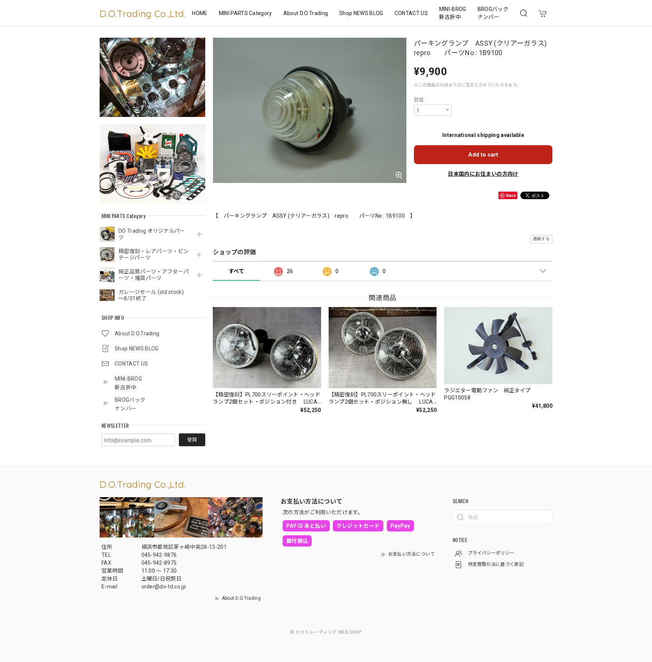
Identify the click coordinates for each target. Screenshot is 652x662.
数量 (419, 100)
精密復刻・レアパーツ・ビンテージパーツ (153, 254)
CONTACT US (411, 13)
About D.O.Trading (305, 13)
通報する (541, 239)
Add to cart (483, 154)
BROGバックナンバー (493, 13)
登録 (192, 439)
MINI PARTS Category (245, 13)
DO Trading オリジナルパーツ (151, 234)
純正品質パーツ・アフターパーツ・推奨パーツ (153, 275)
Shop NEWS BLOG (361, 13)
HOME (199, 13)
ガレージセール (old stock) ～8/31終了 (153, 295)
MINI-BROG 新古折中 (452, 13)
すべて (236, 271)
